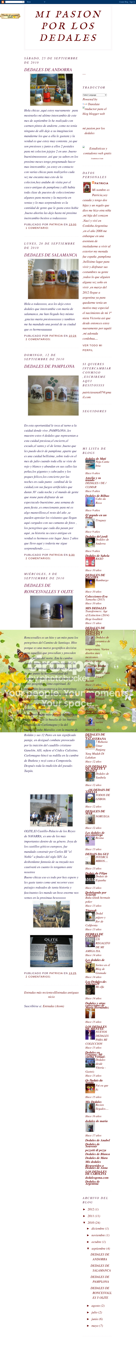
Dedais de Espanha (102, 878)
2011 (91, 1216)
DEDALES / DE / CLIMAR (95, 485)
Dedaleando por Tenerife (95, 893)
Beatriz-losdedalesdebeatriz (97, 713)
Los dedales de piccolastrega (95, 833)
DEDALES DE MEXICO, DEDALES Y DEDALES (95, 631)
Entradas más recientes (39, 992)
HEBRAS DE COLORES (94, 935)
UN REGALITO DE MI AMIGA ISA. (97, 945)
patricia (102, 183)
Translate (94, 104)
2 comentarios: (39, 339)
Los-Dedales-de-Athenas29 (96, 982)
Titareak (91, 910)
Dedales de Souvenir (92, 1145)
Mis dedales (93, 1161)
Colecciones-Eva (96, 596)
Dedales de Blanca (97, 1154)
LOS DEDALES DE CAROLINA (96, 1172)
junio (95, 1319)
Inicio (51, 994)
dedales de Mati (95, 458)
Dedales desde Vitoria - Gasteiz (95, 1065)
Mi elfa (100, 987)
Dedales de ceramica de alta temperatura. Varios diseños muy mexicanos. (97, 647)
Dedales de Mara (96, 1157)
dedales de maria (96, 1121)
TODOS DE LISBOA (103, 797)
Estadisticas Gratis (97, 158)
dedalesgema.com (97, 1177)
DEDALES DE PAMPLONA (49, 366)
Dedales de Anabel (97, 1140)
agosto (96, 1305)
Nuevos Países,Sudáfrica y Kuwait (97, 675)
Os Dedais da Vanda (94, 1081)
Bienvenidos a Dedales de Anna (96, 1166)
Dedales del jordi (96, 536)
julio (95, 1312)
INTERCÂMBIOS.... (102, 859)
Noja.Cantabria (102, 463)
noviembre (99, 1235)
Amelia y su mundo (93, 478)
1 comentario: (38, 228)
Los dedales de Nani (95, 961)
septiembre (99, 1248)
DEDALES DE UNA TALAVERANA (95, 736)
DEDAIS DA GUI (97, 854)
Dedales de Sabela (97, 555)
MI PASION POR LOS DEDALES (68, 26)
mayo (95, 1325)
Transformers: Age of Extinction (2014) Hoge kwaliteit (97, 615)
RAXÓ (99, 559)
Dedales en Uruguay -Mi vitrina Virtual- (95, 1054)
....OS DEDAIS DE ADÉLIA (97, 790)
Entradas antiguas (67, 992)
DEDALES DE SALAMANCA (50, 255)
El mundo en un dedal (96, 516)
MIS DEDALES (95, 608)
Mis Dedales (93, 1101)
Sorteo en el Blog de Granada (103, 969)
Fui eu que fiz (102, 1087)
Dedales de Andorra (102, 541)
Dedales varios (100, 720)
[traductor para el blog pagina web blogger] (97, 113)
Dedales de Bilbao (97, 495)
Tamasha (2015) (95, 599)
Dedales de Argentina (92, 1182)
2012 (91, 1209)
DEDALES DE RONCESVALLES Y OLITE (48, 588)
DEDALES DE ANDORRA (48, 69)
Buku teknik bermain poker (97, 899)
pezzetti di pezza (95, 1150)
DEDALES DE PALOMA (95, 576)
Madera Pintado (100, 696)
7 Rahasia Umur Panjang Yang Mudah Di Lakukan (96, 749)
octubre (97, 1241)
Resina (100, 838)
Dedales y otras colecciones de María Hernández (97, 1005)
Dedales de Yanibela (102, 775)
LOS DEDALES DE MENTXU (96, 1027)
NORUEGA (102, 816)
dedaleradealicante (97, 690)
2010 (91, 1222)
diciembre (98, 1228)
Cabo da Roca (101, 501)
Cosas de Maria (95, 665)
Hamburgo (102, 580)
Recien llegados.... (102, 1107)
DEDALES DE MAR (95, 812)
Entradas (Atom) (53, 1006)
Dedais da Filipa (96, 873)
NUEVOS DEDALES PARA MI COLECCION (97, 1037)
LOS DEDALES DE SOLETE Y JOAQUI (96, 768)
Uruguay (101, 520)
